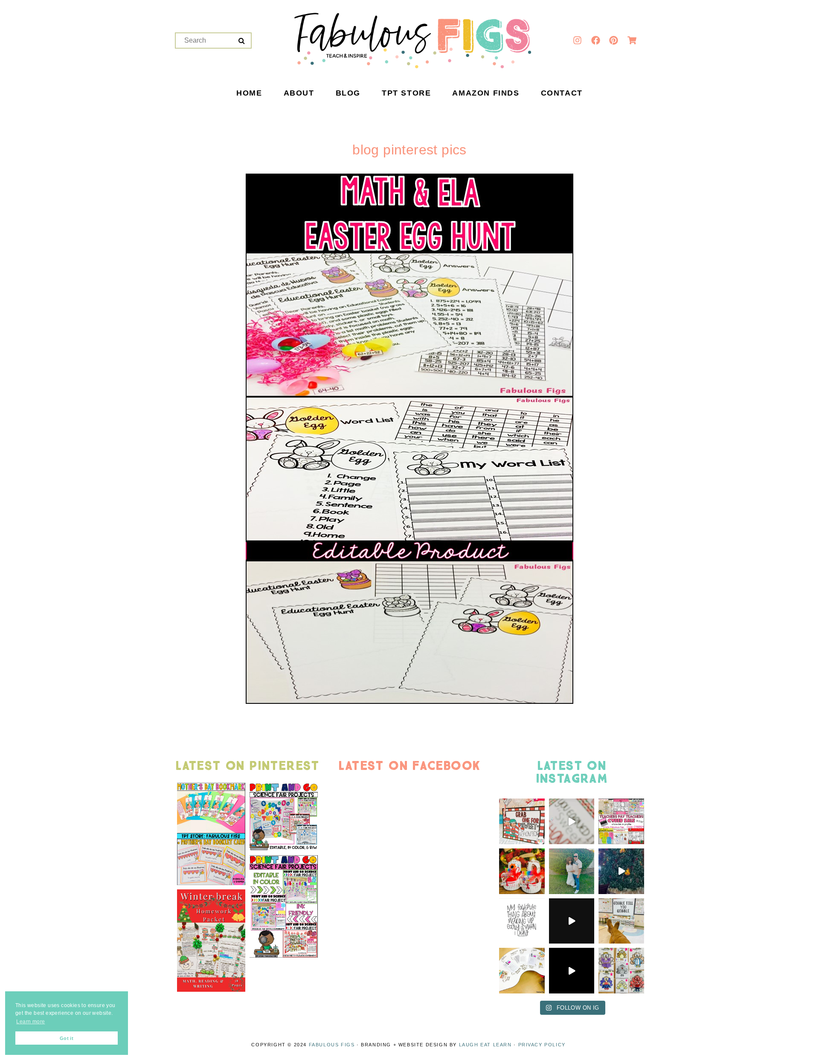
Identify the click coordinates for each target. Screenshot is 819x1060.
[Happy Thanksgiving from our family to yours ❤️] (572, 871)
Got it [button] (66, 1038)
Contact (562, 93)
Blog (348, 93)
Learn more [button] (30, 1022)
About (299, 93)
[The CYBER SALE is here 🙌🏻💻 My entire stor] (621, 821)
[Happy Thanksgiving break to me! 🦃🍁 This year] (621, 921)
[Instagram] (578, 40)
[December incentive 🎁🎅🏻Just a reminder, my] (572, 821)
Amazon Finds (485, 93)
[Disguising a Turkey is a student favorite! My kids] (572, 970)
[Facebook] (595, 40)
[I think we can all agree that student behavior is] (522, 821)
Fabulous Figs (332, 1044)
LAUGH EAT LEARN (485, 1044)
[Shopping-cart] (632, 40)
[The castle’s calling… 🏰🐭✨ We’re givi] (621, 871)
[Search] (242, 41)
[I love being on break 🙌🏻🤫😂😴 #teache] (522, 921)
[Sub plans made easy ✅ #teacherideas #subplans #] (522, 970)
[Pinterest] (614, 40)
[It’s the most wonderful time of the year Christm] (572, 921)
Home (249, 93)
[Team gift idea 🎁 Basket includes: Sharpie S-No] (522, 871)
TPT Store (406, 93)
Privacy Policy (542, 1044)
